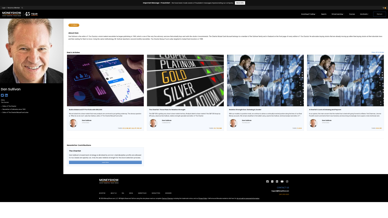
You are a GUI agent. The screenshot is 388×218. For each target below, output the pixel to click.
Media (131, 193)
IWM (127, 128)
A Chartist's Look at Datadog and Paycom (325, 110)
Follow (74, 25)
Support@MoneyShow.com (280, 191)
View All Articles (377, 52)
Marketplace (142, 193)
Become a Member (14, 8)
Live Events (364, 14)
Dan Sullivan (86, 120)
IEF (123, 128)
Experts (323, 14)
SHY (141, 128)
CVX (215, 128)
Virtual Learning (337, 14)
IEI (125, 128)
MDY (130, 128)
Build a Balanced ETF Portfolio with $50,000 (85, 110)
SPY (135, 128)
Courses (352, 14)
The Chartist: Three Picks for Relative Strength (167, 110)
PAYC (381, 128)
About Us (114, 193)
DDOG (300, 128)
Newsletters (156, 193)
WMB (220, 128)
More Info (240, 3)
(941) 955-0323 (284, 194)
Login (3, 8)
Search (44, 8)
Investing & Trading (308, 14)
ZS (297, 128)
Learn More (105, 162)
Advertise (102, 193)
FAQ (123, 193)
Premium (379, 14)
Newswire (168, 193)
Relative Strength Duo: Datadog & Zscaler (245, 110)
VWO (138, 128)
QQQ (133, 128)
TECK (217, 128)
